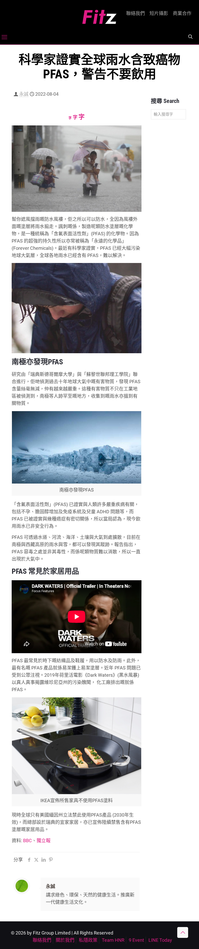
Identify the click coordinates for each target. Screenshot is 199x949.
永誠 (24, 94)
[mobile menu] (4, 37)
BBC (27, 840)
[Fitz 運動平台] (99, 15)
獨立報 (44, 840)
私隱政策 (88, 940)
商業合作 (182, 13)
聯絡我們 (135, 13)
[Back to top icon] (182, 932)
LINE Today (160, 940)
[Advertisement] (168, 204)
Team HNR (113, 940)
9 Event (136, 940)
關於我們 (65, 940)
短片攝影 (159, 13)
